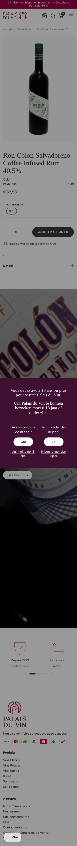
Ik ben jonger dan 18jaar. (53, 453)
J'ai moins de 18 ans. (23, 453)
